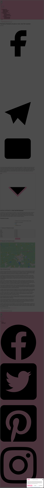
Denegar (35, 485)
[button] (42, 479)
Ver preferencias (40, 485)
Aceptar (30, 485)
